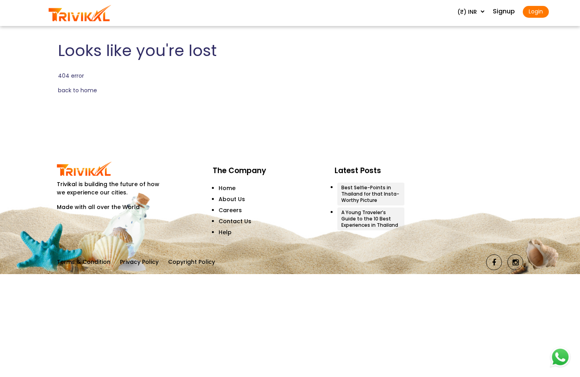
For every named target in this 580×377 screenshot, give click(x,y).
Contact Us (235, 221)
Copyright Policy (191, 262)
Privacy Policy (139, 262)
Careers (230, 210)
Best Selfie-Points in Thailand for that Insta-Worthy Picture (370, 193)
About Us (232, 199)
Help (225, 232)
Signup (504, 11)
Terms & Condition (83, 262)
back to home (77, 90)
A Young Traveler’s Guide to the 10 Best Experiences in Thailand (369, 218)
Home (227, 188)
